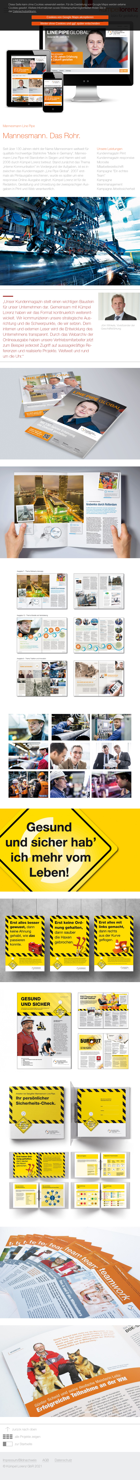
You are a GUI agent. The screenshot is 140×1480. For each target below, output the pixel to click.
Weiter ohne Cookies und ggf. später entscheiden (70, 23)
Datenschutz (63, 1460)
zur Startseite (23, 1444)
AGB (46, 1460)
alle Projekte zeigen (27, 1436)
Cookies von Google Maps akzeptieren (70, 17)
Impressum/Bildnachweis (20, 1460)
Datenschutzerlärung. (24, 11)
